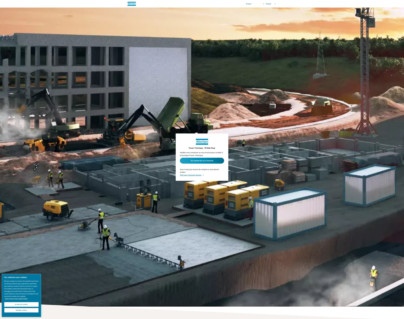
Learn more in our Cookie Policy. (16, 298)
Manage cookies (21, 310)
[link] (185, 4)
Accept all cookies (21, 304)
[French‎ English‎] (270, 3)
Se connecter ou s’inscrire (202, 160)
